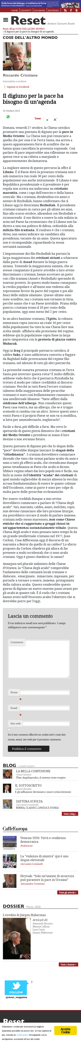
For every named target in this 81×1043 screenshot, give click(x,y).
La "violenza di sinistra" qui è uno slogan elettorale (44, 858)
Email (15, 709)
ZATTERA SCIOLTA (29, 801)
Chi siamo (39, 11)
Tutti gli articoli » (67, 892)
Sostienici (53, 11)
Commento (17, 642)
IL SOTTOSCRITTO (28, 785)
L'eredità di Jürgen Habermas (24, 915)
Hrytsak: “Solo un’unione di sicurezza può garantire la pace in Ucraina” (47, 878)
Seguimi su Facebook (18, 86)
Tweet (38, 118)
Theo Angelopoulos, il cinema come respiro (41, 777)
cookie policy (22, 1035)
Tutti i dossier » (68, 964)
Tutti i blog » (70, 813)
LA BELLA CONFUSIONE (33, 771)
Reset (5, 28)
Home (14, 11)
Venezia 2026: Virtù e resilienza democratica (43, 840)
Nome (15, 693)
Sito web (16, 723)
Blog (12, 28)
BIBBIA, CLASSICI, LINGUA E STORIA (37, 807)
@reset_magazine (16, 997)
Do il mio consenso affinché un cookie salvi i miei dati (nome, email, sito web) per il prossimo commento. (37, 737)
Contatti (26, 11)
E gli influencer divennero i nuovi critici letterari (43, 791)
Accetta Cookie (65, 1030)
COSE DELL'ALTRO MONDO (30, 28)
